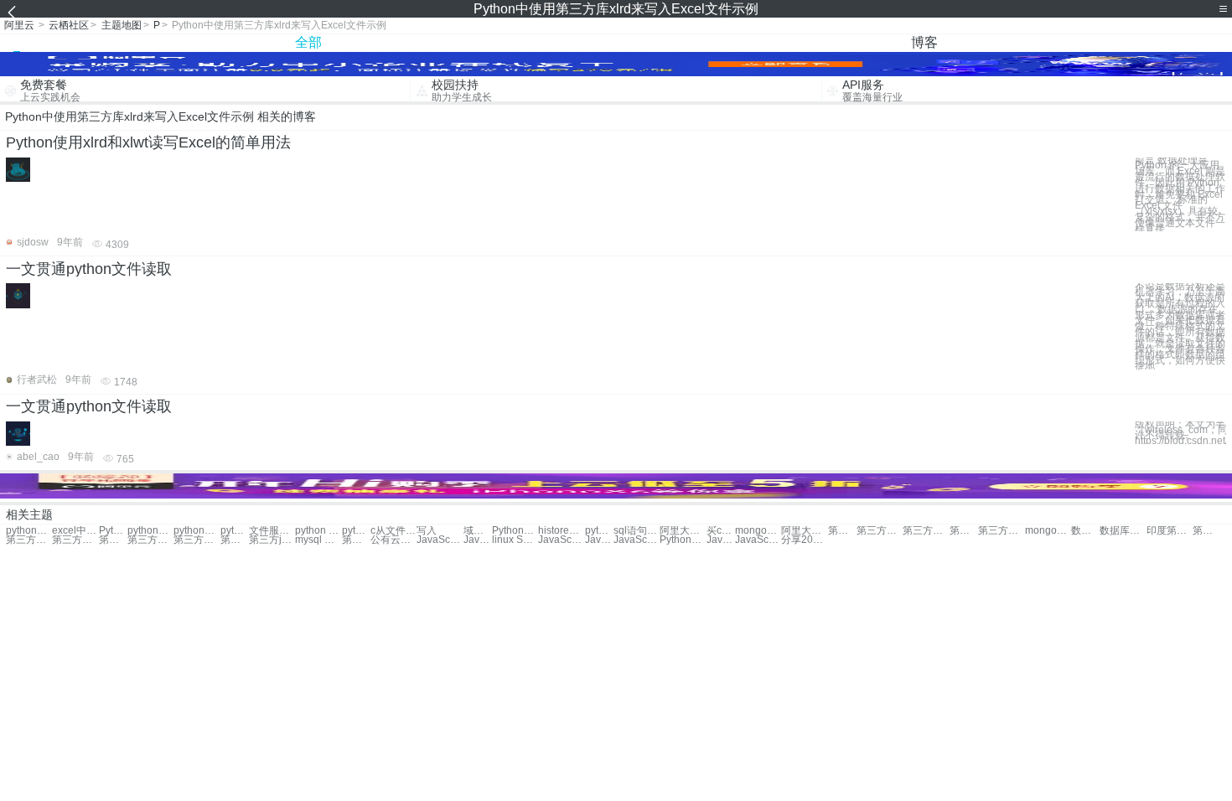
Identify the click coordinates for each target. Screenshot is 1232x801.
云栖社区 (69, 25)
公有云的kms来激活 (393, 540)
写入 (427, 530)
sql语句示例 (636, 530)
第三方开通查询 (1207, 530)
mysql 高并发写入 (318, 540)
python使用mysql (234, 530)
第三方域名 (842, 530)
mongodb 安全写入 (758, 530)
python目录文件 (356, 530)
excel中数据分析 (75, 530)
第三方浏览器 (196, 540)
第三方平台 (964, 530)
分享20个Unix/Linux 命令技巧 (804, 540)
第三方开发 (926, 530)
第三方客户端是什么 (356, 540)
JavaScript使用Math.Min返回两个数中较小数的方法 (561, 540)
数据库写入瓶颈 (1123, 530)
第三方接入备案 (75, 540)
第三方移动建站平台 (150, 540)
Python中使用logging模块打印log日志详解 (683, 540)
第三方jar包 (234, 540)
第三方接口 (880, 530)
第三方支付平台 (29, 540)
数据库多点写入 (1085, 530)
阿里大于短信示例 (683, 530)
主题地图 (121, 25)
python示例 (29, 530)
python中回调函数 (196, 530)
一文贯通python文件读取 (89, 269)
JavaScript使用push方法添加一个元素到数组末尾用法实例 (758, 540)
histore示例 (561, 530)
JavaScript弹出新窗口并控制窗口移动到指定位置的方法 (599, 540)
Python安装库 (113, 530)
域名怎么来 (477, 530)
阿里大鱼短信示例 (804, 530)
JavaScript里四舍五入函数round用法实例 (721, 540)
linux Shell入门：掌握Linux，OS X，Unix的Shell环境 (515, 540)
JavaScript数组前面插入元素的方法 (440, 540)
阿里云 (19, 25)
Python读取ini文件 (515, 530)
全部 (308, 42)
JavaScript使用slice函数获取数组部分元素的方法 (636, 540)
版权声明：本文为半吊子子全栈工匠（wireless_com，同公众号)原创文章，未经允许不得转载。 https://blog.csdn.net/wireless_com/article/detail (1180, 432)
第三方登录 (1001, 530)
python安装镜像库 (150, 530)
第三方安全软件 (113, 540)
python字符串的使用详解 (599, 530)
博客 (924, 42)
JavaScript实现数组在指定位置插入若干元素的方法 (477, 540)
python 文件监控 (318, 530)
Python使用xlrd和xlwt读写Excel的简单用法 (148, 142)
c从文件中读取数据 (393, 530)
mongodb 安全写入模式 (1048, 530)
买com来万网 (721, 530)
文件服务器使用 (272, 530)
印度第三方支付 (1170, 530)
